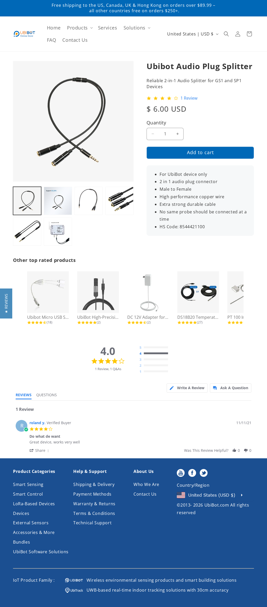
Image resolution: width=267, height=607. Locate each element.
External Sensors (31, 523)
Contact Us (145, 494)
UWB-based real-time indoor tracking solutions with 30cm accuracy (155, 590)
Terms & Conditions (94, 513)
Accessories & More (34, 532)
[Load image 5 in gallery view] (27, 232)
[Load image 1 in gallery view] (27, 201)
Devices (21, 513)
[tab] (187, 388)
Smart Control (28, 494)
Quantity (156, 122)
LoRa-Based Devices (34, 504)
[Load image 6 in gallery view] (58, 232)
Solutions (134, 28)
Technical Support (92, 523)
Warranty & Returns (94, 504)
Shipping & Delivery (93, 484)
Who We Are (146, 484)
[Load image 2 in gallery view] (58, 201)
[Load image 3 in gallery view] (89, 201)
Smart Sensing (28, 484)
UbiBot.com (216, 505)
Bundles (21, 542)
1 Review (188, 98)
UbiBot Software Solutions (41, 552)
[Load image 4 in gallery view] (119, 201)
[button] (79, 28)
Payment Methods (92, 494)
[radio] (155, 348)
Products (77, 28)
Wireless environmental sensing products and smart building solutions (160, 580)
